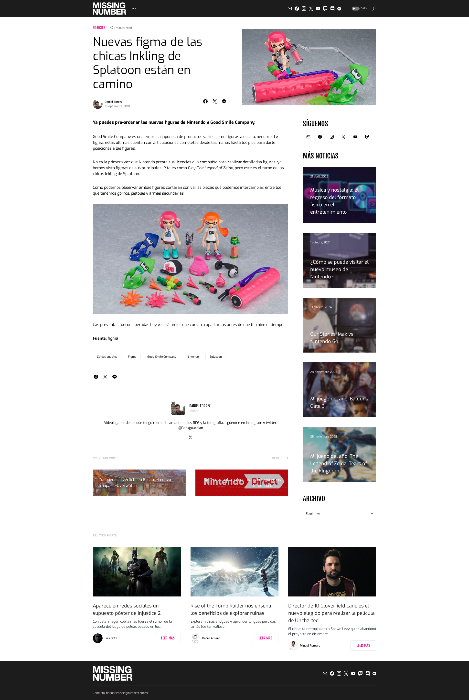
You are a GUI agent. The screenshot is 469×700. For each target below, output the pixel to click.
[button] (359, 9)
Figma (132, 357)
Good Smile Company (161, 357)
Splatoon (216, 357)
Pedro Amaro (211, 638)
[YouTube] (318, 8)
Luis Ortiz (111, 638)
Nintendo (193, 357)
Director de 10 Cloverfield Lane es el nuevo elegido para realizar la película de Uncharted (331, 613)
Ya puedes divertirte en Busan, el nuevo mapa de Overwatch (135, 482)
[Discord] (332, 8)
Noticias (99, 28)
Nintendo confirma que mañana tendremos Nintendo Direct (242, 482)
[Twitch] (325, 8)
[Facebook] (297, 8)
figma (113, 338)
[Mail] (290, 8)
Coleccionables (107, 357)
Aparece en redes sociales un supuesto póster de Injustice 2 (127, 609)
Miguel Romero (310, 646)
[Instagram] (304, 8)
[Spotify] (339, 8)
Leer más (168, 638)
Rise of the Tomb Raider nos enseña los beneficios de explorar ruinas (231, 609)
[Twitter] (311, 8)
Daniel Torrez (113, 102)
